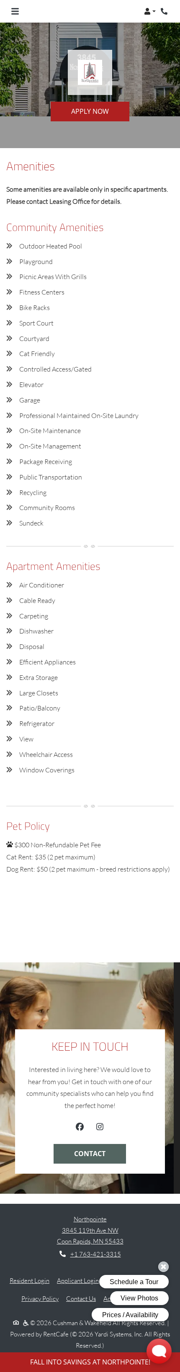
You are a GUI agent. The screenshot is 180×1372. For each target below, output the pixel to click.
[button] (150, 11)
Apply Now (90, 111)
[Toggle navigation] (15, 11)
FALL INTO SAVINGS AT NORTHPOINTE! (90, 1362)
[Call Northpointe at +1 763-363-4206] (165, 11)
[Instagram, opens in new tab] (99, 1127)
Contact (89, 1153)
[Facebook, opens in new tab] (79, 1127)
